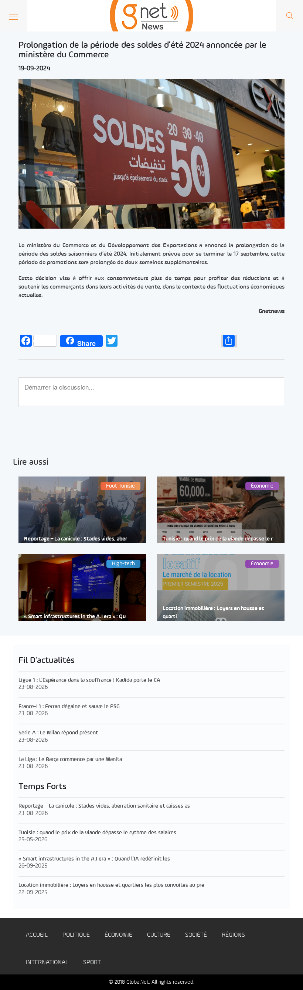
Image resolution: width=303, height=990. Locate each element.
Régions (233, 935)
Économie (118, 935)
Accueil (37, 935)
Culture (158, 935)
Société (196, 935)
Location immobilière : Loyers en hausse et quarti (213, 612)
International (47, 962)
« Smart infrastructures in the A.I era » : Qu (75, 617)
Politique (76, 935)
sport (92, 962)
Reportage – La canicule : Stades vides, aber (75, 539)
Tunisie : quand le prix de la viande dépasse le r (218, 539)
